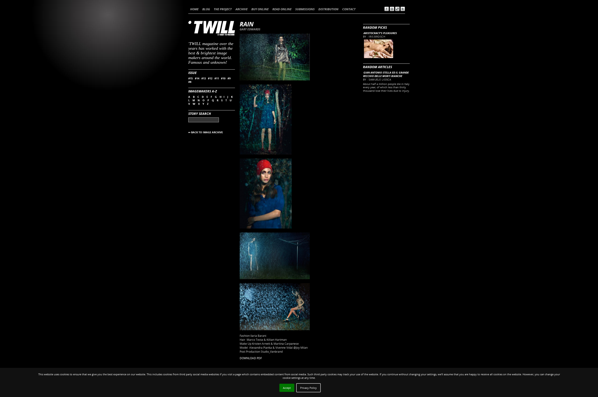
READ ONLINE (282, 9)
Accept (287, 388)
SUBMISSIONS (305, 9)
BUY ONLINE (260, 9)
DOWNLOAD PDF (251, 358)
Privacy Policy (308, 388)
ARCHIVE (241, 9)
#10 (223, 78)
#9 (229, 78)
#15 (190, 78)
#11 (216, 78)
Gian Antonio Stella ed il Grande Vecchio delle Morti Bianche (386, 74)
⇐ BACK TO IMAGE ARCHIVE (205, 132)
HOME (194, 9)
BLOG (206, 9)
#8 (189, 82)
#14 (197, 78)
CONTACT (349, 9)
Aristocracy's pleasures (380, 33)
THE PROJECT (223, 9)
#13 (203, 78)
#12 (210, 78)
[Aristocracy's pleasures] (378, 57)
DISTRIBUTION (328, 9)
